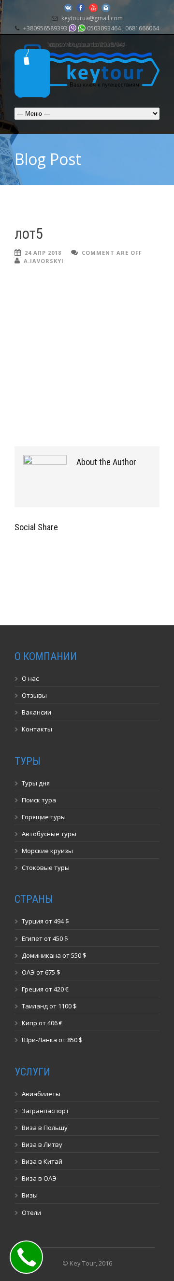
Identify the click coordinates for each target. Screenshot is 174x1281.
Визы (30, 1195)
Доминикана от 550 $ (54, 955)
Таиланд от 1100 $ (49, 1006)
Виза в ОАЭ (39, 1178)
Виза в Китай (42, 1161)
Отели (31, 1212)
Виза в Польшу (45, 1127)
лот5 (28, 234)
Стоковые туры (46, 867)
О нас (30, 678)
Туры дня (36, 783)
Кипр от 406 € (42, 1023)
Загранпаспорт (45, 1110)
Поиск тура (39, 800)
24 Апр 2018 (43, 252)
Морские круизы (47, 850)
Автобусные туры (49, 833)
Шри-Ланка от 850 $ (52, 1039)
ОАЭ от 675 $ (41, 972)
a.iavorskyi (44, 260)
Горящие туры (44, 817)
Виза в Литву (42, 1144)
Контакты (37, 729)
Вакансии (36, 712)
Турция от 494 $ (45, 921)
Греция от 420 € (45, 989)
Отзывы (34, 695)
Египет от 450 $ (45, 938)
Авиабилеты (41, 1093)
